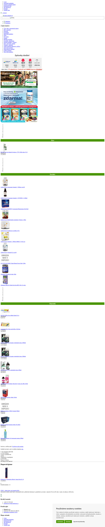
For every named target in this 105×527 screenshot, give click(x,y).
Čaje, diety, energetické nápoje (11, 28)
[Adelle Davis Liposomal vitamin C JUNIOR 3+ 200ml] (5, 196)
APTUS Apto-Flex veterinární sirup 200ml (11, 370)
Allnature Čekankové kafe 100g (8, 274)
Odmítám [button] (68, 521)
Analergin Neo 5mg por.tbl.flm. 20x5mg (10, 329)
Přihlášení (7, 21)
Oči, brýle (6, 36)
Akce (52, 140)
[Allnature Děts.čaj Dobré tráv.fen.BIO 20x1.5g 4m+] (5, 283)
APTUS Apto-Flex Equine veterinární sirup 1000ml (13, 342)
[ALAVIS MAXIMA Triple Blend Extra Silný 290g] (5, 262)
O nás (5, 2)
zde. (22, 449)
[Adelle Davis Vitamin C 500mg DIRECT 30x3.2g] (5, 240)
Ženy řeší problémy (8, 52)
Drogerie (6, 31)
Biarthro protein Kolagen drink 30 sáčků (10, 424)
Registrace (7, 23)
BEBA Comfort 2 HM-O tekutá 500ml (10, 411)
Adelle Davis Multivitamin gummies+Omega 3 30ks (13, 219)
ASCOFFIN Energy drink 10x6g (9, 397)
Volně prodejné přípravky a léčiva (12, 46)
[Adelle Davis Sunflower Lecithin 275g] (5, 229)
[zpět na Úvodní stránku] (7, 15)
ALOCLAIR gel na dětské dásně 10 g (10, 315)
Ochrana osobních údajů (10, 4)
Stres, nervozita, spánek (9, 43)
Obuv (5, 35)
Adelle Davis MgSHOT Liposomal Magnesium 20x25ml (14, 209)
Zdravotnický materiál (9, 49)
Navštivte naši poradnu (17, 446)
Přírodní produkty (8, 39)
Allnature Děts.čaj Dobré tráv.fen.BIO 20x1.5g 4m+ (13, 285)
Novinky (52, 174)
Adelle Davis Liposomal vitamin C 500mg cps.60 (13, 187)
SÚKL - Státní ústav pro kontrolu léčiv (10, 490)
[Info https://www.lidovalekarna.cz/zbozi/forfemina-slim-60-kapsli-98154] (19, 87)
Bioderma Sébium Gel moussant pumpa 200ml (12, 438)
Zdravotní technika (8, 47)
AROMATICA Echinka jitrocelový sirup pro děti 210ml (14, 383)
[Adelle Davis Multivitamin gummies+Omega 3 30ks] (5, 218)
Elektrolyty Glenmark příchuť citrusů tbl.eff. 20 (12, 479)
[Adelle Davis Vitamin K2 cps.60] (5, 251)
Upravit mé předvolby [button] (79, 521)
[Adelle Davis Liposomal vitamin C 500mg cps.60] (5, 185)
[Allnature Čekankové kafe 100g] (5, 273)
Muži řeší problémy (8, 34)
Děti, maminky (7, 30)
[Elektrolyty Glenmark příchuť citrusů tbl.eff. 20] (6, 478)
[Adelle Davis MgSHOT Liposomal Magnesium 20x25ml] (5, 207)
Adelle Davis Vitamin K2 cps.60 (8, 252)
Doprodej (52, 303)
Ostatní (5, 38)
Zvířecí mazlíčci (7, 50)
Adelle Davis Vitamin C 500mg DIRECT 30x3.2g (13, 241)
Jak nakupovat (7, 7)
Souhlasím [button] (60, 521)
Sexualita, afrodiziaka (9, 41)
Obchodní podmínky (9, 3)
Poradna (6, 8)
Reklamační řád (7, 6)
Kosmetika (6, 32)
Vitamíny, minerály (8, 45)
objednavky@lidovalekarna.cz (11, 503)
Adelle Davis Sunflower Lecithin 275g (10, 230)
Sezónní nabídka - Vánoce (10, 42)
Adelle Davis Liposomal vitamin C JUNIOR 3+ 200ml (14, 198)
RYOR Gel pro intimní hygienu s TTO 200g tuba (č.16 (14, 152)
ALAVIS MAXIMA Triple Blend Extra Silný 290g (13, 263)
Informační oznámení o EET (11, 512)
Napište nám (7, 10)
